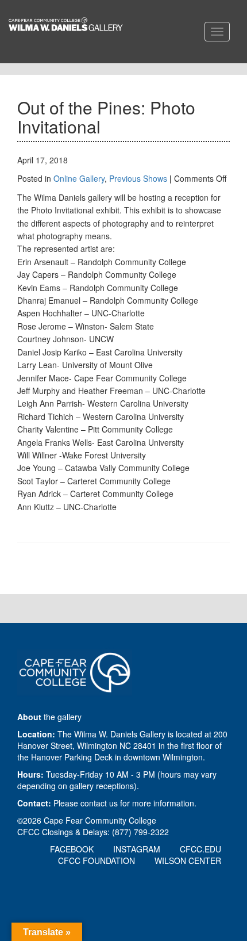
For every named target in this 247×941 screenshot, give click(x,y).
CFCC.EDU (200, 849)
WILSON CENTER (188, 860)
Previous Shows (138, 178)
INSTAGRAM (136, 849)
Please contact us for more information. (124, 803)
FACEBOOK (72, 849)
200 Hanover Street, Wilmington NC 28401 (122, 739)
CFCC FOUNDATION (96, 860)
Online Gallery (79, 178)
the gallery (49, 716)
